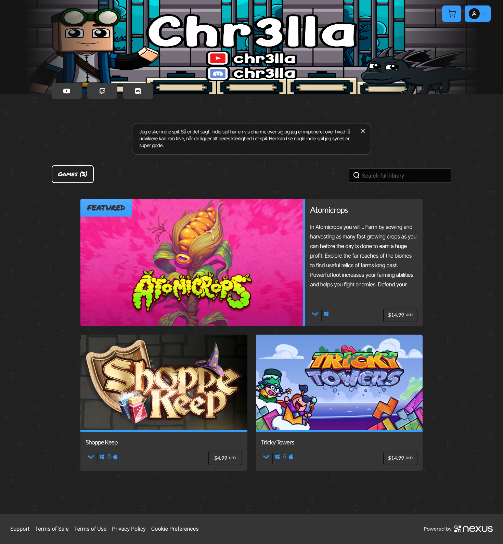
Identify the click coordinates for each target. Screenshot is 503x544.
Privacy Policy (129, 529)
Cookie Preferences (175, 529)
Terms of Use (90, 529)
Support (19, 529)
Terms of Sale (51, 529)
